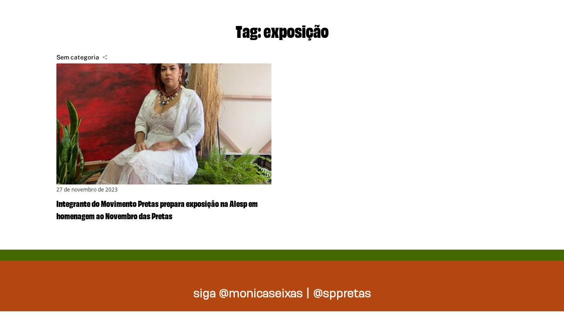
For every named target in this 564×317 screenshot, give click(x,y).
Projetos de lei (331, 18)
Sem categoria (77, 57)
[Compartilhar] (105, 57)
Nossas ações (436, 18)
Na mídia (526, 18)
